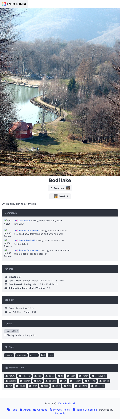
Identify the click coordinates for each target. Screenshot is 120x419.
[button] (116, 4)
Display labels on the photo (20, 335)
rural (39, 381)
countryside (100, 376)
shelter (27, 381)
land (58, 386)
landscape (99, 386)
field (69, 386)
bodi (43, 355)
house (22, 386)
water (85, 376)
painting (52, 381)
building (12, 381)
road (46, 386)
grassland (83, 386)
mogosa (33, 355)
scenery (77, 381)
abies (51, 376)
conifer (106, 381)
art (65, 381)
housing (91, 381)
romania (8, 355)
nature (12, 376)
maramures (21, 355)
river (35, 386)
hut (10, 386)
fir (62, 376)
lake (51, 355)
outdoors (26, 376)
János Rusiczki (66, 403)
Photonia (60, 413)
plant (73, 376)
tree (39, 376)
